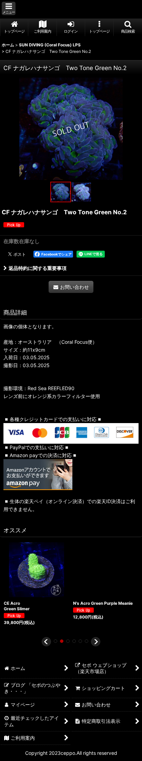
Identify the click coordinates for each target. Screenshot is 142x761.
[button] (9, 8)
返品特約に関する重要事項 (38, 268)
